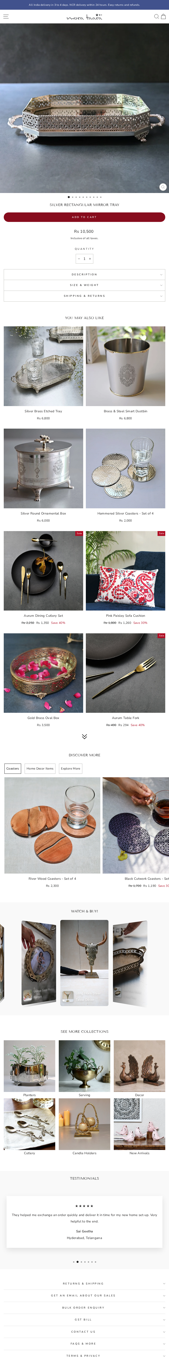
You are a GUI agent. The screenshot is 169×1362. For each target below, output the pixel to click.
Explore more (70, 768)
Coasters (12, 768)
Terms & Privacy (83, 1356)
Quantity (84, 249)
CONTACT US (83, 1332)
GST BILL (83, 1319)
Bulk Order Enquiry (83, 1307)
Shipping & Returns (84, 296)
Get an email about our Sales (83, 1295)
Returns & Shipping (83, 1283)
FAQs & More (83, 1343)
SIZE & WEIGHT (84, 285)
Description (84, 274)
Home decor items (40, 768)
